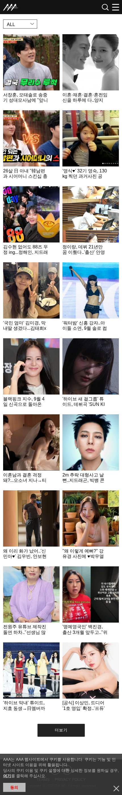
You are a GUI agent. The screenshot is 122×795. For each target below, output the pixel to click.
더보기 (61, 730)
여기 (7, 776)
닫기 (116, 788)
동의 (14, 787)
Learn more (31, 70)
